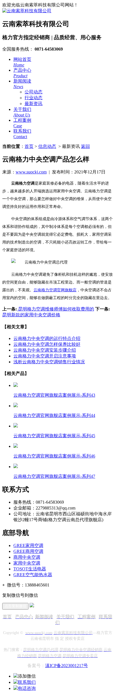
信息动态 (47, 146)
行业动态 (33, 97)
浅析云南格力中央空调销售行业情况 (49, 361)
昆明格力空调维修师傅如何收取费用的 (55, 309)
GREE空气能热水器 (32, 574)
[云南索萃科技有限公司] (26, 10)
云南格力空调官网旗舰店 (54, 290)
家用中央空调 (26, 563)
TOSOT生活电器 (29, 568)
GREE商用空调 (28, 551)
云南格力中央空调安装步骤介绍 (44, 350)
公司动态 (33, 92)
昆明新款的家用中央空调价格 (31, 314)
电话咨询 (27, 688)
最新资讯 (33, 103)
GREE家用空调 (28, 545)
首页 (29, 146)
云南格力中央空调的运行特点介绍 (46, 338)
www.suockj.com (31, 172)
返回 (85, 146)
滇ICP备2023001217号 (66, 665)
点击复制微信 (15, 606)
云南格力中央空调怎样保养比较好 (46, 344)
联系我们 (27, 682)
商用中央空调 (26, 557)
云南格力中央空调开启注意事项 (44, 356)
